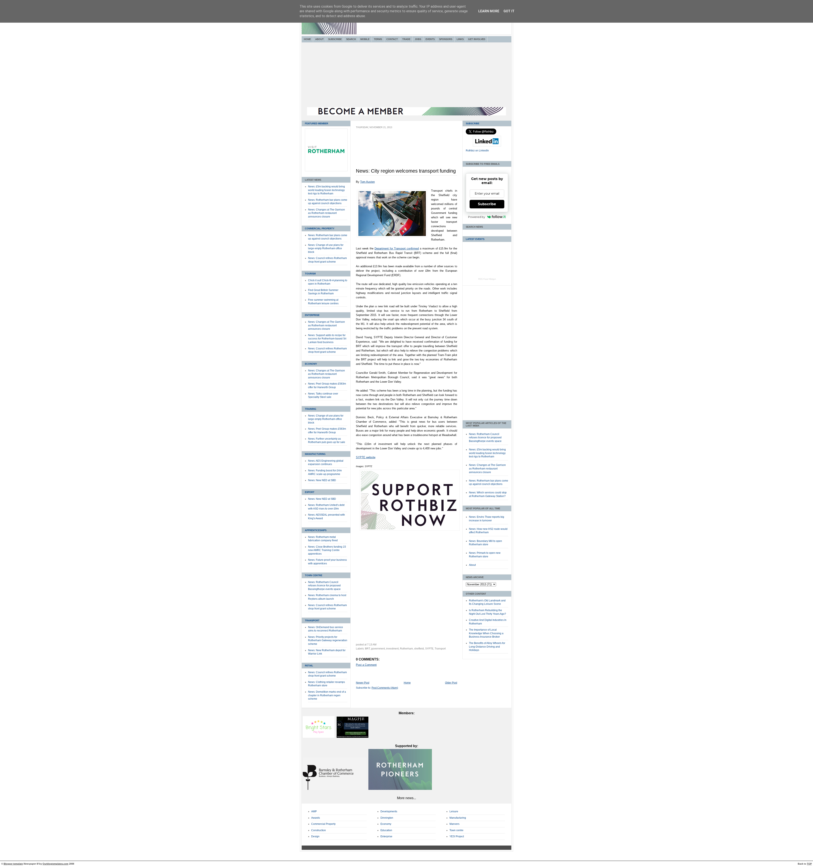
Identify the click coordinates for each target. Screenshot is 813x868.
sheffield (419, 648)
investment (392, 648)
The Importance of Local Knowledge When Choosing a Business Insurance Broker (486, 633)
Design (315, 836)
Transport (312, 620)
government (378, 648)
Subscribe (335, 39)
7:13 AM (371, 644)
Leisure (453, 811)
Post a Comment (366, 664)
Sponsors (445, 39)
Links (460, 39)
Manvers (454, 823)
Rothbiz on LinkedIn (477, 150)
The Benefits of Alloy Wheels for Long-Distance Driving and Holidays (487, 647)
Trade (406, 39)
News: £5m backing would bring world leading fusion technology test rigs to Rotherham (326, 190)
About (319, 39)
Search (351, 39)
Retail (309, 665)
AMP (314, 811)
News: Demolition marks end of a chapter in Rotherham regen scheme (327, 695)
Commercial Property (319, 228)
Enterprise (312, 315)
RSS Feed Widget (487, 279)
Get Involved (476, 39)
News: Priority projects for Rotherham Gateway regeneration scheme (327, 640)
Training (310, 409)
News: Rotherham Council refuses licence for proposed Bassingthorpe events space (324, 586)
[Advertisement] (406, 75)
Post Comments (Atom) (385, 687)
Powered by (476, 217)
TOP (809, 863)
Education (386, 830)
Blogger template (13, 863)
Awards (315, 817)
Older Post (451, 682)
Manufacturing (315, 454)
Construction (318, 830)
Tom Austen (367, 181)
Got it (508, 11)
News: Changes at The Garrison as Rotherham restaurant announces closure (326, 213)
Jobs (418, 39)
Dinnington (386, 817)
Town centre (456, 830)
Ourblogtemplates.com (55, 863)
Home (307, 39)
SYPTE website (365, 457)
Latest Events (475, 239)
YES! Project (456, 836)
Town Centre (313, 575)
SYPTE (429, 648)
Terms (378, 39)
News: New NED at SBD (322, 480)
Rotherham (406, 648)
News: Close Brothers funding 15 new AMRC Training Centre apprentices (327, 550)
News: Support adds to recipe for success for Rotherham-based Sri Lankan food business (327, 339)
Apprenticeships (315, 530)
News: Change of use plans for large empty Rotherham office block (325, 248)
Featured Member (316, 123)
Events (430, 39)
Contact (392, 39)
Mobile (364, 39)
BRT (367, 648)
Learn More (488, 11)
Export (309, 492)
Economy (311, 364)
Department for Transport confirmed (397, 248)
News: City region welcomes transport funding (406, 171)
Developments (388, 811)
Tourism (310, 273)
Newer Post (362, 682)
